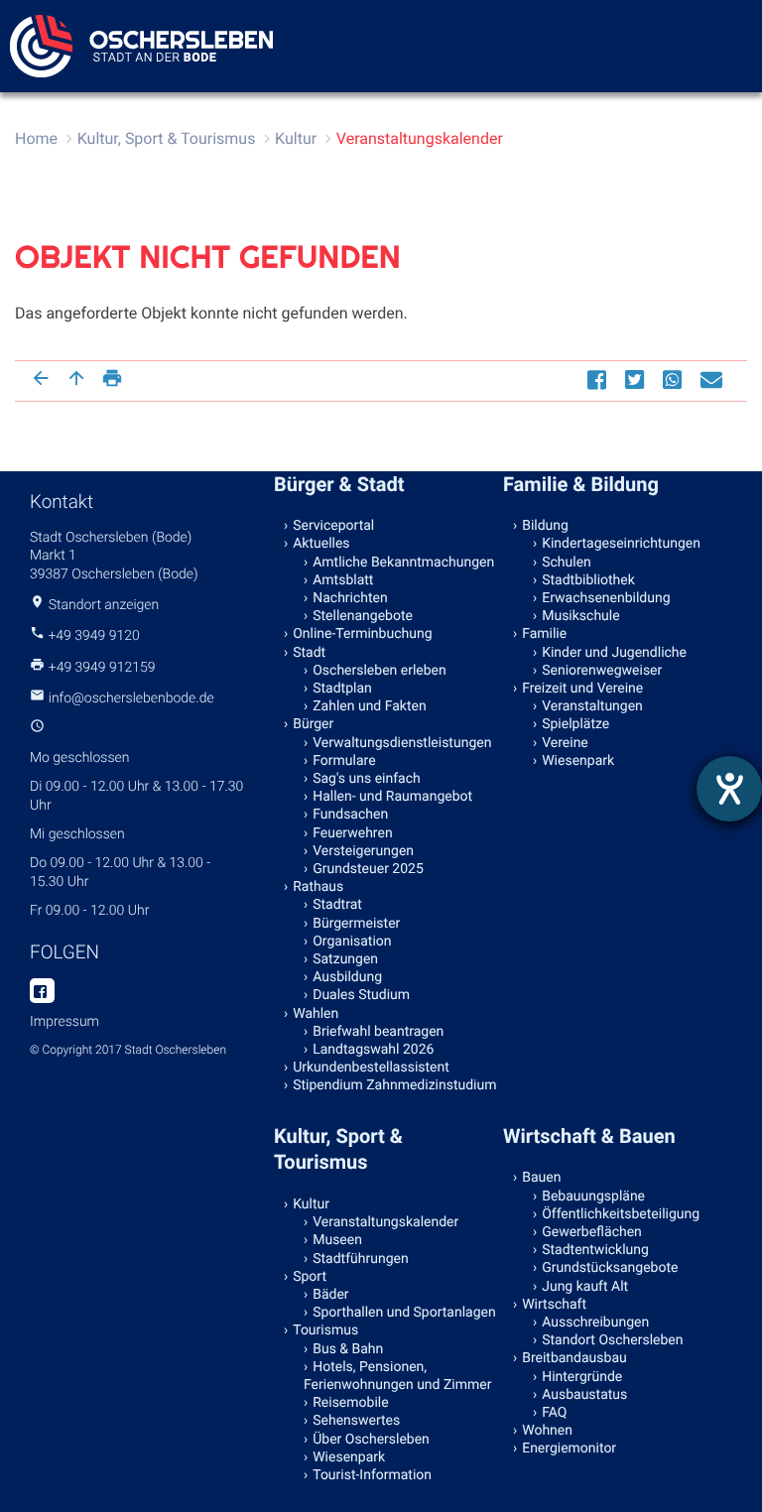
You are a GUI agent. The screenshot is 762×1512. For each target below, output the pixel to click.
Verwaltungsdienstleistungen (402, 743)
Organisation (352, 941)
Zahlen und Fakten (369, 706)
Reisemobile (350, 1403)
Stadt (309, 653)
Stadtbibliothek (588, 580)
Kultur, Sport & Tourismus (166, 138)
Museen (337, 1240)
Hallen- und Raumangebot (392, 797)
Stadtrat (337, 905)
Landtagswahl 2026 (373, 1050)
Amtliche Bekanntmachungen (403, 562)
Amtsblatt (343, 580)
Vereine (565, 743)
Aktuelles (321, 544)
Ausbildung (347, 977)
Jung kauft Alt (585, 1287)
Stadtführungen (360, 1259)
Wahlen (315, 1014)
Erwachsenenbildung (606, 598)
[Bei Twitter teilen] (637, 379)
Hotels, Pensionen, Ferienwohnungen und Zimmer (397, 1376)
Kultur (296, 138)
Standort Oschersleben (612, 1340)
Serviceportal (333, 526)
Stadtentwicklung (595, 1250)
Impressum (64, 1022)
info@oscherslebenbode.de (131, 698)
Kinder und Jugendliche (614, 653)
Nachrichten (350, 598)
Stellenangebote (363, 616)
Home (36, 138)
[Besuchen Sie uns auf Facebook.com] (42, 992)
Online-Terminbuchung (362, 634)
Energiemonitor (569, 1448)
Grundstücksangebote (610, 1268)
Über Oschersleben (371, 1440)
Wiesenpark (578, 761)
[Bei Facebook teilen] (599, 379)
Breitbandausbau (574, 1358)
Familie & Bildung (581, 484)
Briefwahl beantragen (378, 1032)
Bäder (330, 1295)
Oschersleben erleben (379, 671)
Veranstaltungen (592, 706)
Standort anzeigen (104, 605)
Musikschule (580, 616)
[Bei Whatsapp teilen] (675, 379)
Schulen (566, 562)
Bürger (313, 724)
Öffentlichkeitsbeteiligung (620, 1214)
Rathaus (318, 887)
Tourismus (325, 1330)
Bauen (541, 1178)
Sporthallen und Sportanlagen (404, 1313)
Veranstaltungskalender (419, 138)
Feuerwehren (352, 833)
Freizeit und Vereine (582, 688)
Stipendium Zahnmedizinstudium (394, 1085)
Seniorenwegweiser (602, 671)
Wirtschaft (554, 1305)
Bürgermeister (356, 924)
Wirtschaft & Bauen (589, 1136)
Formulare (344, 761)
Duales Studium (361, 995)
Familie (544, 634)
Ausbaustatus (584, 1395)
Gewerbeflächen (592, 1232)
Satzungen (345, 959)
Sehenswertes (356, 1421)
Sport (309, 1277)
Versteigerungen (363, 851)
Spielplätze (575, 724)
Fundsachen (350, 814)
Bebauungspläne (593, 1196)
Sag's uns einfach (367, 779)
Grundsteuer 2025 (368, 869)
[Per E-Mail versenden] (713, 379)
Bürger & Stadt (339, 484)
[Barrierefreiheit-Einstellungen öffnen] (729, 788)
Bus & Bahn (348, 1349)
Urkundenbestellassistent (371, 1067)
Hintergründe (582, 1377)
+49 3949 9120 (93, 636)
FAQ (554, 1413)
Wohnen (547, 1431)
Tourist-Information (372, 1475)
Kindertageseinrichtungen (621, 544)
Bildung (545, 526)
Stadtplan (342, 688)
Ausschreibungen (595, 1322)
